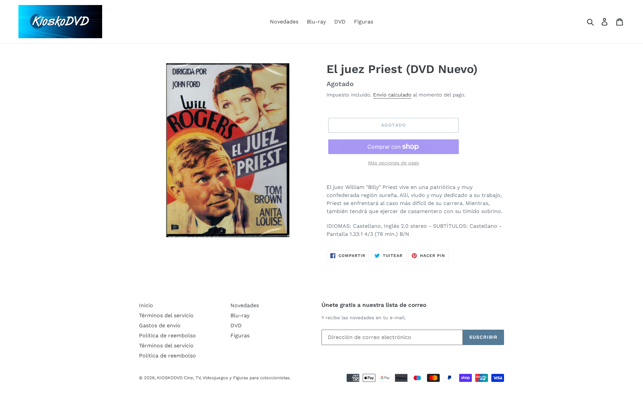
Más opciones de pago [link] (393, 162)
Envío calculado (392, 95)
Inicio (146, 305)
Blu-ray (316, 21)
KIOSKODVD (170, 377)
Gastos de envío (160, 325)
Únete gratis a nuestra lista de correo (374, 305)
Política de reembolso (167, 335)
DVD (340, 21)
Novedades (284, 21)
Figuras (363, 21)
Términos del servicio (166, 315)
